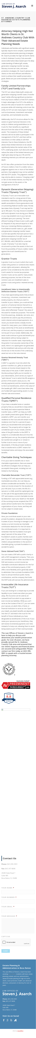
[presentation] (16, 942)
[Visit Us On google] (7, 1020)
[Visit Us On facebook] (4, 1020)
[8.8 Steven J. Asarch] (8, 703)
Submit (5, 951)
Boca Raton (12, 974)
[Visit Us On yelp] (11, 1020)
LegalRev (20, 1031)
